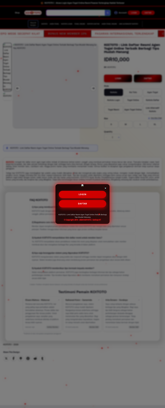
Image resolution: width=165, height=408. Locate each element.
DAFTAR (82, 203)
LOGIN (82, 194)
